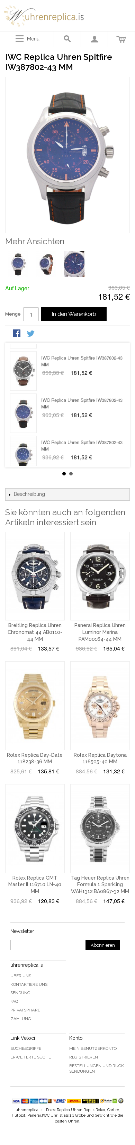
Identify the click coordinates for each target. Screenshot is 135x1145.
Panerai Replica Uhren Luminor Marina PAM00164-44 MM (100, 632)
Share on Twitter (31, 333)
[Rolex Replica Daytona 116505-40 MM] (100, 705)
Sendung (20, 992)
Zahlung (20, 1018)
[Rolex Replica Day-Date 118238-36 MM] (35, 705)
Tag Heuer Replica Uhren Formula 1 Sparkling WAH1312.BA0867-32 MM (100, 884)
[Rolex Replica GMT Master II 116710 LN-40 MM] (35, 828)
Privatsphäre (25, 1010)
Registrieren (83, 1057)
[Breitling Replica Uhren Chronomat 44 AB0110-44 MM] (35, 576)
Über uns (20, 975)
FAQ (14, 1001)
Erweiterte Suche (30, 1057)
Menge (13, 314)
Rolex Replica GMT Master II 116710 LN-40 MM (34, 884)
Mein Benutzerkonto (93, 1048)
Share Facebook (17, 333)
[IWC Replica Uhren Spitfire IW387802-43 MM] (23, 364)
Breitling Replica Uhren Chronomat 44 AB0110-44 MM (35, 632)
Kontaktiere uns (28, 984)
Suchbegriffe (25, 1048)
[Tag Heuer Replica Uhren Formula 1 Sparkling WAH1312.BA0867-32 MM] (100, 828)
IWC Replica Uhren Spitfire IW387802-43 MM (82, 353)
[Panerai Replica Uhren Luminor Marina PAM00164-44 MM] (100, 576)
